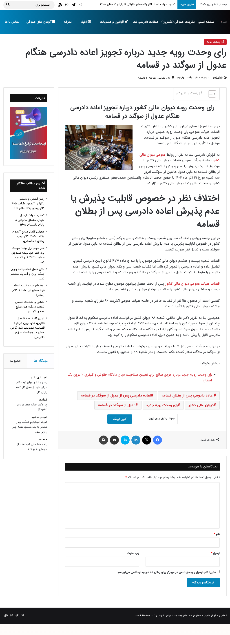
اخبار (84, 22)
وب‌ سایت (133, 553)
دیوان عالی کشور (201, 405)
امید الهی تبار (39, 378)
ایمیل (215, 553)
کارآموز (43, 400)
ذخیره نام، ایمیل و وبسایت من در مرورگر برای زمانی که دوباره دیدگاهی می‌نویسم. (166, 572)
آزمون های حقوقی (39, 22)
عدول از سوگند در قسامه (116, 405)
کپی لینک (119, 419)
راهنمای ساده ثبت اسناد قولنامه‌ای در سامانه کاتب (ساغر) (27, 290)
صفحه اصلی (206, 22)
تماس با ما (12, 22)
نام (217, 534)
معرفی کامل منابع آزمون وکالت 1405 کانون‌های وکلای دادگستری (28, 236)
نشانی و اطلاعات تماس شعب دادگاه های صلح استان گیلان (29, 307)
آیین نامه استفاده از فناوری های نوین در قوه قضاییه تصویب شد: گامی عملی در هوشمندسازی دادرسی (27, 327)
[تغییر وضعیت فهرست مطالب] (210, 94)
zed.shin (218, 78)
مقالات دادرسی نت (145, 22)
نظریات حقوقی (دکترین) (178, 22)
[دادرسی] (223, 22)
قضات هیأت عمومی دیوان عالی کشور (192, 283)
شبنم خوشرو (39, 417)
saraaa (42, 440)
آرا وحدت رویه (215, 42)
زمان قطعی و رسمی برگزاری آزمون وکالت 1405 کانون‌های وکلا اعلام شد (27, 203)
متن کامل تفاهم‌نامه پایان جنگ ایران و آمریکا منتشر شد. (27, 274)
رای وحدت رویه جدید (162, 405)
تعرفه (68, 22)
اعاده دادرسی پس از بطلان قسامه (188, 395)
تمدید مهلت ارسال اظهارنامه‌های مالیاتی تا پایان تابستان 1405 (29, 220)
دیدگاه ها (41, 360)
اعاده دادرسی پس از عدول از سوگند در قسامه (116, 395)
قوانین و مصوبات (112, 22)
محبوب (15, 360)
